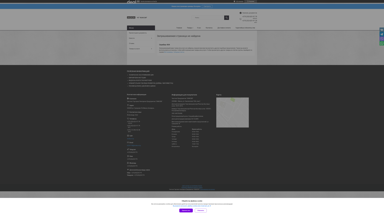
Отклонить (200, 210)
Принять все (186, 210)
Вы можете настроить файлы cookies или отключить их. (191, 206)
